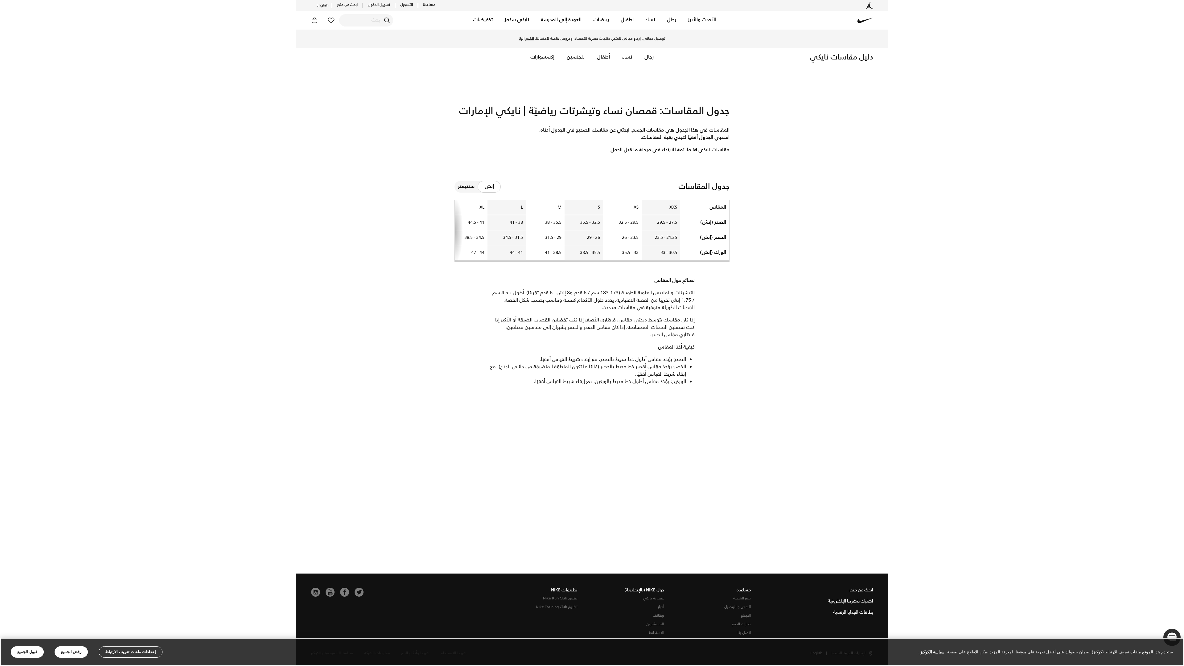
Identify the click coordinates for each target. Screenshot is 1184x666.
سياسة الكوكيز (932, 652)
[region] (592, 652)
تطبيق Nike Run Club (560, 598)
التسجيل (406, 5)
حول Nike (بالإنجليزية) (644, 590)
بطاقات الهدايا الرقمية (853, 612)
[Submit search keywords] (387, 20)
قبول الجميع (27, 652)
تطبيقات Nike (564, 590)
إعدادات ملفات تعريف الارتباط (130, 652)
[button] (702, 20)
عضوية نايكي (653, 598)
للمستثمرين (655, 624)
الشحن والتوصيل (737, 607)
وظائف (658, 616)
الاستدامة (656, 633)
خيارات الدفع (741, 624)
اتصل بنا (744, 633)
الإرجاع (746, 616)
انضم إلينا (526, 39)
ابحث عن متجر (347, 5)
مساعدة (429, 5)
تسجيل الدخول (379, 5)
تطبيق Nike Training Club (557, 607)
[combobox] (366, 20)
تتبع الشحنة (742, 598)
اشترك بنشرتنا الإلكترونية (850, 601)
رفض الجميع (71, 652)
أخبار (661, 607)
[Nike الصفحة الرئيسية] (865, 20)
